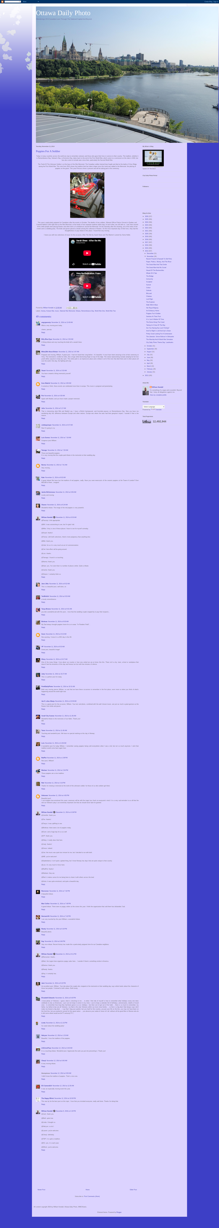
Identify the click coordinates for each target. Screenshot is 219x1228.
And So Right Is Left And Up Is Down (158, 331)
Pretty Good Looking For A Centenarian (159, 334)
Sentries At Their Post (153, 316)
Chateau (149, 296)
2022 (147, 228)
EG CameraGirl (46, 1086)
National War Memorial (67, 311)
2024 (147, 222)
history (43, 311)
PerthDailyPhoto (47, 686)
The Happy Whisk (47, 1098)
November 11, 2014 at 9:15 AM (56, 634)
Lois (42, 743)
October (150, 346)
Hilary (43, 659)
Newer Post (41, 1190)
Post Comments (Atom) (92, 1196)
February (150, 369)
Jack (43, 983)
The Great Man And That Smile (156, 264)
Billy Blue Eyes (46, 339)
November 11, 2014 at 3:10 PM (55, 783)
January (150, 372)
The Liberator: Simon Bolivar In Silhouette (160, 336)
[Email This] (67, 308)
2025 (147, 219)
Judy (43, 674)
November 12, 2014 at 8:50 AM (61, 1073)
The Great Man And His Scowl (156, 267)
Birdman (44, 621)
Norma (43, 465)
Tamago (44, 450)
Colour (148, 287)
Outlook (148, 290)
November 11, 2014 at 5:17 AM (56, 408)
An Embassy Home (152, 311)
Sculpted (149, 282)
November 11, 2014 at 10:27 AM (56, 659)
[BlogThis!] (70, 308)
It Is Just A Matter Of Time (155, 319)
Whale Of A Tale (151, 273)
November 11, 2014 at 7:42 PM (60, 916)
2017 (147, 242)
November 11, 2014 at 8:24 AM (57, 505)
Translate (158, 409)
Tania (43, 730)
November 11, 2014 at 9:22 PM (55, 983)
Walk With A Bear (152, 305)
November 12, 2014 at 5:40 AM (62, 1048)
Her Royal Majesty (152, 308)
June (148, 357)
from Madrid (45, 383)
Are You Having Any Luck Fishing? (157, 328)
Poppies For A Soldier (153, 313)
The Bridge (149, 276)
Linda (43, 1023)
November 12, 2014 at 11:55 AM (63, 1086)
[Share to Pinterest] (76, 308)
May (148, 360)
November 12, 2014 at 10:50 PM (65, 1098)
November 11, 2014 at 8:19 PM (57, 929)
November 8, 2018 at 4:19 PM (66, 1111)
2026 (147, 216)
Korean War (50, 311)
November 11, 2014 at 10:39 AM (65, 701)
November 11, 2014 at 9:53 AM (54, 646)
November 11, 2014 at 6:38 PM (66, 812)
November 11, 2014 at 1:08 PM (57, 758)
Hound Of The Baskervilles (155, 270)
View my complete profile (158, 395)
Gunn (43, 634)
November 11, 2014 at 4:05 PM (59, 795)
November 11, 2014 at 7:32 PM (59, 891)
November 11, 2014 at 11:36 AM (65, 716)
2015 (147, 248)
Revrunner (45, 891)
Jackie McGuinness (48, 492)
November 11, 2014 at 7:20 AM (58, 450)
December (150, 253)
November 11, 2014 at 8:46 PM (55, 941)
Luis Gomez (45, 437)
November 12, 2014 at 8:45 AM (57, 1060)
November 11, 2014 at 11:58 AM (55, 743)
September (150, 349)
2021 (147, 231)
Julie (43, 408)
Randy (43, 929)
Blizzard (149, 293)
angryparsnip (46, 322)
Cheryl (43, 1060)
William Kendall (47, 517)
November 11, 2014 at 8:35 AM (66, 517)
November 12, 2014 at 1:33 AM (58, 1035)
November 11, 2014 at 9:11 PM (66, 954)
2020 (147, 233)
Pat (42, 395)
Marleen (44, 770)
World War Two (111, 311)
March (149, 366)
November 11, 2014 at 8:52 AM (59, 584)
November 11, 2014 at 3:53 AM (56, 370)
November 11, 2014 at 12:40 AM (62, 322)
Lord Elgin (149, 299)
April (148, 363)
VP (42, 646)
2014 (147, 251)
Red (42, 783)
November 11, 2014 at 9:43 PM (65, 998)
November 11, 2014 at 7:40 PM (60, 903)
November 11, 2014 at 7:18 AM (61, 437)
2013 (147, 375)
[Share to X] (72, 308)
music (57, 311)
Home (88, 1190)
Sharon (44, 505)
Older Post (133, 1190)
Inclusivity (149, 279)
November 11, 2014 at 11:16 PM (56, 1023)
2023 (147, 225)
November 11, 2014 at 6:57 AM (62, 425)
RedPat (43, 758)
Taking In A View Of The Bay (155, 325)
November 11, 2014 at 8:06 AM (66, 492)
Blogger (118, 1212)
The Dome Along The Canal (155, 322)
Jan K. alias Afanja (48, 701)
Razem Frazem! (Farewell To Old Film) (159, 259)
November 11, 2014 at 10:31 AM (64, 686)
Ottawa (78, 311)
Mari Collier (45, 903)
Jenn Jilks (45, 584)
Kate (42, 477)
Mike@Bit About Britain (49, 352)
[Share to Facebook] (74, 308)
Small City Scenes (47, 716)
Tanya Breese (46, 609)
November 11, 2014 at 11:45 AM (56, 730)
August (149, 352)
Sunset (148, 285)
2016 (147, 245)
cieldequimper (46, 425)
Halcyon (44, 1035)
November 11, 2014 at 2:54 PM (58, 770)
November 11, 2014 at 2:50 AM (63, 339)
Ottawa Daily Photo (63, 13)
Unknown (44, 795)
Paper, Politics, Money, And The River (158, 262)
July (148, 354)
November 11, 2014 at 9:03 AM (58, 621)
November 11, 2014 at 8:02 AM (55, 477)
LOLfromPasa (46, 1048)
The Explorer (150, 302)
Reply (43, 332)
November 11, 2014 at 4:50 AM (54, 395)
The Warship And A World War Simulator (159, 339)
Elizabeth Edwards (48, 998)
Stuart (43, 370)
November (150, 256)
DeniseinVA (45, 916)
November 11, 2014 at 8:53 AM (60, 596)
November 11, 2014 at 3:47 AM (69, 352)
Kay (42, 941)
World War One (100, 311)
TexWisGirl (45, 596)
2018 (147, 239)
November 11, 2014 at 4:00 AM (61, 383)
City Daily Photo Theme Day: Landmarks (159, 342)
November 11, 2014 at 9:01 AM (61, 609)
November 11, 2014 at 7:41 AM (57, 465)
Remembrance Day (87, 311)
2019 (147, 236)
